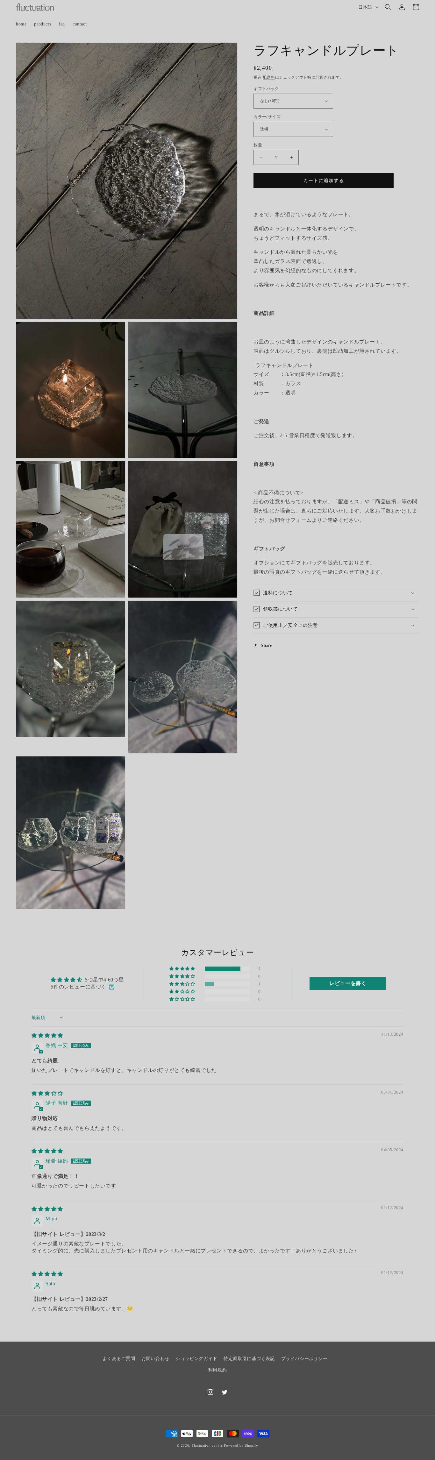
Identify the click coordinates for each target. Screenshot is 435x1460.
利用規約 (217, 1370)
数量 (257, 144)
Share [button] (266, 645)
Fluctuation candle (207, 1445)
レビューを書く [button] (347, 983)
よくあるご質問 (119, 1358)
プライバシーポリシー (304, 1358)
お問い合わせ (155, 1358)
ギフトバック (266, 88)
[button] (388, 7)
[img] (47, 1035)
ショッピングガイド (196, 1358)
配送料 (269, 77)
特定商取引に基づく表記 (249, 1358)
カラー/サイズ (267, 116)
